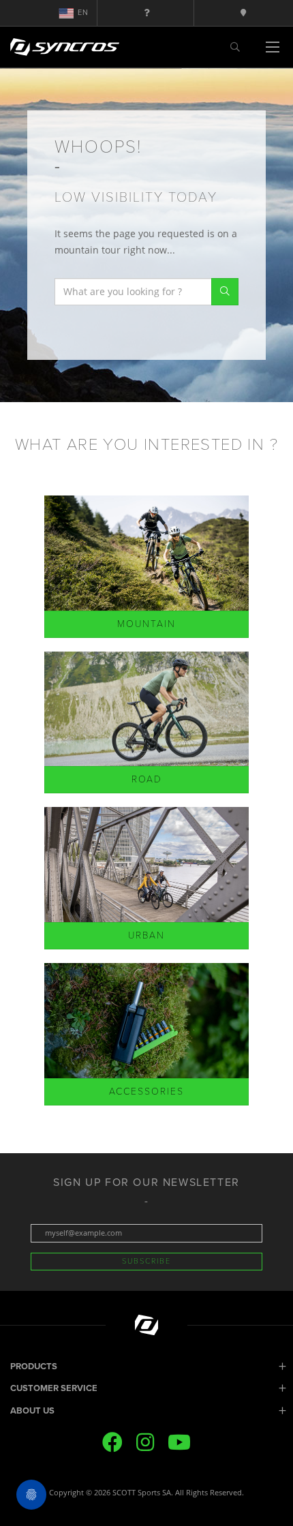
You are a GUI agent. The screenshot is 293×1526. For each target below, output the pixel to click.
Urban (146, 935)
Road (147, 779)
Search (224, 291)
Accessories (146, 1091)
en (83, 12)
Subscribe (146, 1261)
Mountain (146, 624)
